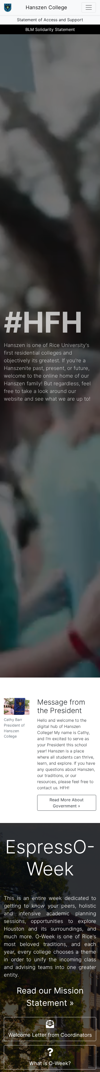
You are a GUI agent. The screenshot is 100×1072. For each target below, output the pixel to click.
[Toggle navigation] (89, 7)
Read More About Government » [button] (66, 802)
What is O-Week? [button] (50, 1063)
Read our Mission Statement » (50, 997)
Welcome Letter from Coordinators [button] (50, 1035)
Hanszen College (46, 7)
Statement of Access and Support (50, 19)
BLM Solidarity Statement (50, 29)
